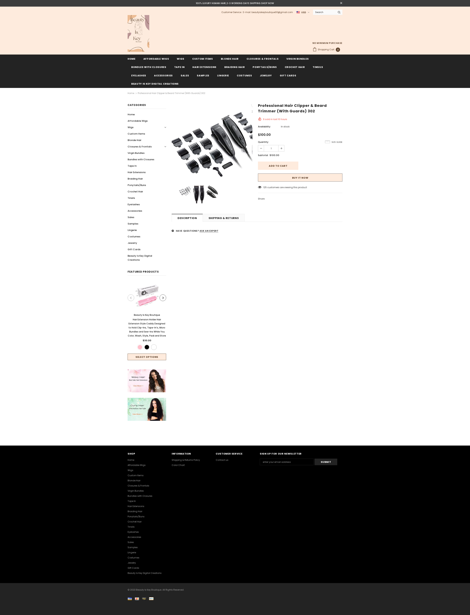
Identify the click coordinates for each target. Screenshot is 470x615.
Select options (146, 357)
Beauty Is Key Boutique (147, 314)
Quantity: (263, 142)
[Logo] (138, 33)
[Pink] (140, 347)
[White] (154, 347)
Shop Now (267, 3)
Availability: (264, 126)
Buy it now (300, 178)
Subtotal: (263, 155)
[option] (147, 320)
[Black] (147, 347)
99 (264, 187)
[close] (341, 3)
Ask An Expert (209, 230)
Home (131, 93)
